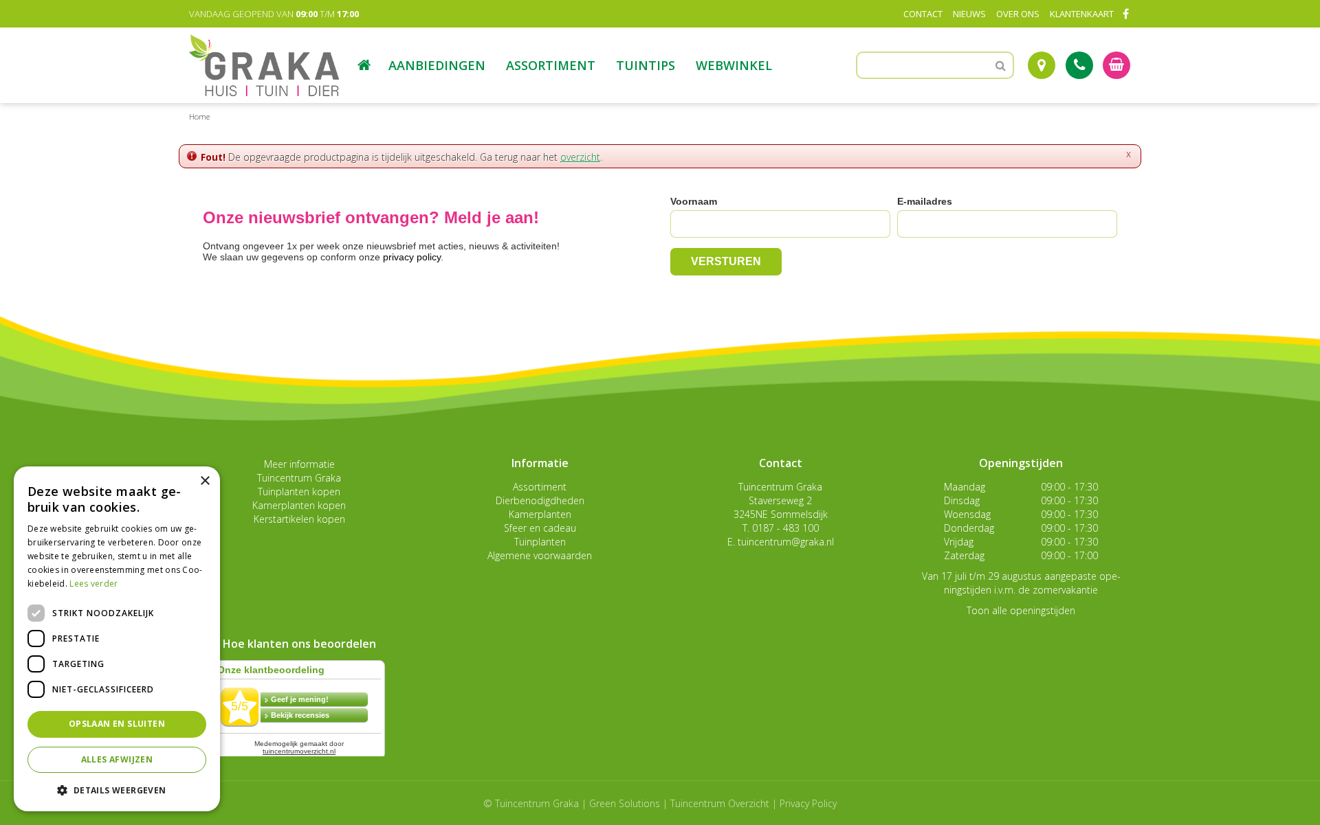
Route (1041, 65)
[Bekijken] (1116, 65)
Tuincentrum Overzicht (719, 803)
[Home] (364, 65)
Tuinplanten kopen (299, 491)
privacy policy (412, 256)
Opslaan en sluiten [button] (117, 724)
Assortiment (539, 486)
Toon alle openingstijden (1021, 610)
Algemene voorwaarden (539, 555)
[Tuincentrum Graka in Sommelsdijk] (264, 65)
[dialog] (117, 638)
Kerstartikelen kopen (299, 518)
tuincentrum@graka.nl (786, 541)
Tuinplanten (540, 541)
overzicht (580, 156)
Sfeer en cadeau (540, 527)
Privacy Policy (808, 803)
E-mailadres (924, 201)
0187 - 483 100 (785, 527)
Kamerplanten (540, 514)
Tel (1079, 65)
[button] (117, 790)
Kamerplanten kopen (299, 505)
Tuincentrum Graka (299, 477)
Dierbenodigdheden (540, 500)
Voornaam (693, 201)
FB (1125, 14)
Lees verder (93, 583)
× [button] (204, 481)
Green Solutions (624, 803)
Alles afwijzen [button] (117, 759)
